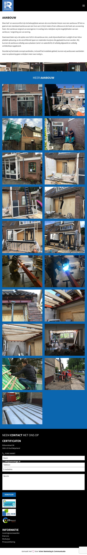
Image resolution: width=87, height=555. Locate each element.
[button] (83, 5)
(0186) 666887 (10, 453)
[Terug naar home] (8, 5)
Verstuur (9, 494)
